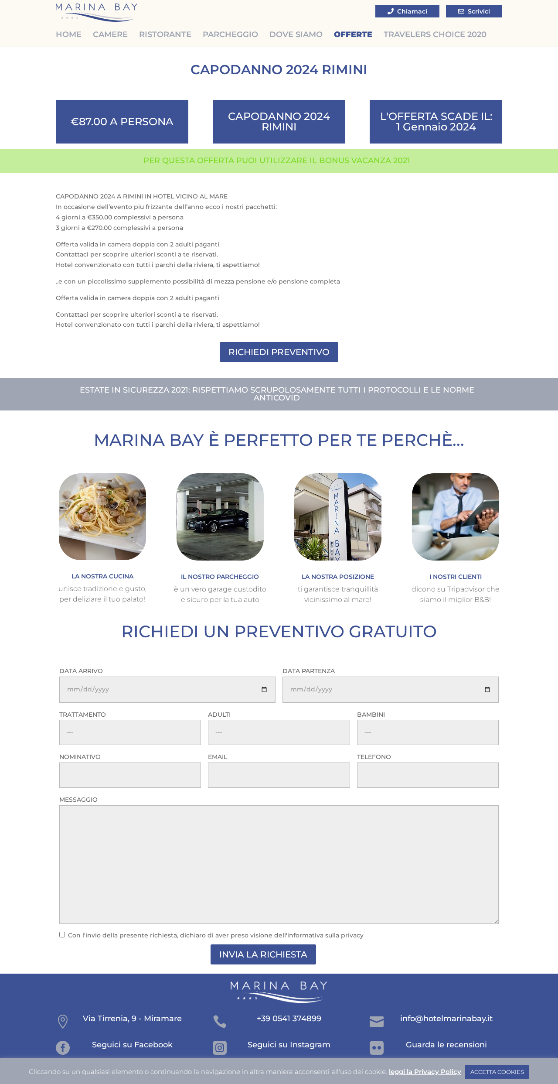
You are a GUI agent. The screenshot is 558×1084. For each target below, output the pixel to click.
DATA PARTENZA (308, 671)
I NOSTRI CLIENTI (455, 577)
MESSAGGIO (78, 800)
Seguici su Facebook (132, 1045)
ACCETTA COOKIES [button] (497, 1071)
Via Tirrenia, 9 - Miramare (132, 1018)
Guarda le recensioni (446, 1045)
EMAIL (217, 757)
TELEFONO (374, 757)
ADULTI (219, 714)
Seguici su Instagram (289, 1045)
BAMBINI (371, 714)
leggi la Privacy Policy (425, 1071)
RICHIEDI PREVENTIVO (279, 352)
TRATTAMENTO (82, 714)
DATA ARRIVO (81, 671)
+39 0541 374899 (289, 1018)
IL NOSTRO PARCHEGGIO (220, 577)
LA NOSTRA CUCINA (102, 576)
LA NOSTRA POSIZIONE (338, 577)
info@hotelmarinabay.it (446, 1018)
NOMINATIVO (80, 757)
